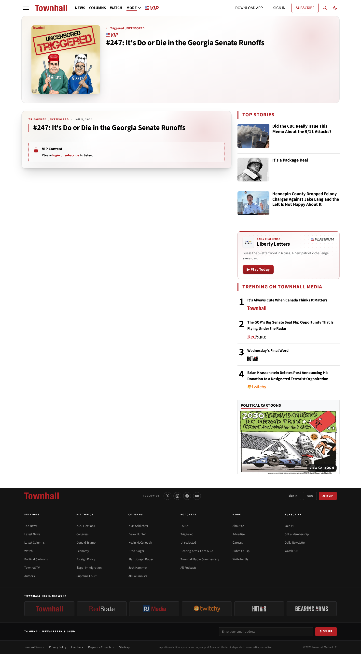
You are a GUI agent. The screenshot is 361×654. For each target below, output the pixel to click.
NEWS (80, 8)
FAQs (310, 496)
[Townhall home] (41, 495)
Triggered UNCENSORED (127, 28)
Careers (238, 542)
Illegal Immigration (89, 567)
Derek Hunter (137, 534)
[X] (167, 496)
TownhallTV (32, 567)
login (56, 155)
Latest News (32, 534)
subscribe (72, 155)
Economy (82, 551)
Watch (28, 551)
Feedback (77, 647)
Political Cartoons (261, 405)
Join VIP (327, 496)
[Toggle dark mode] (335, 8)
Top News (30, 526)
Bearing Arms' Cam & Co (196, 551)
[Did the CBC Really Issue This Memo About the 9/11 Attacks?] (253, 136)
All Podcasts (188, 567)
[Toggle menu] (26, 8)
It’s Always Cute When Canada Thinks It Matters (287, 300)
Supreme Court (86, 576)
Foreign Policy (85, 559)
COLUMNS (97, 8)
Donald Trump (86, 542)
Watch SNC (292, 551)
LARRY (184, 526)
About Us (238, 526)
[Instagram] (177, 496)
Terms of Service (34, 647)
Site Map (124, 647)
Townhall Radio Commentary (199, 559)
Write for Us (240, 559)
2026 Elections (85, 526)
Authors (29, 576)
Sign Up (326, 631)
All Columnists (137, 576)
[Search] (324, 8)
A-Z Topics (85, 514)
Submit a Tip (241, 551)
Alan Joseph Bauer (140, 559)
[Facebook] (187, 496)
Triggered (186, 534)
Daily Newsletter (295, 542)
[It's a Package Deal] (253, 170)
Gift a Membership (297, 534)
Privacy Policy (57, 647)
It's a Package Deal (290, 160)
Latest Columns (34, 542)
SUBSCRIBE (305, 8)
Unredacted (188, 542)
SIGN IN (279, 8)
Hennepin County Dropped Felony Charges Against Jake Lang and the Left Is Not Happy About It (305, 199)
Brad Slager (136, 551)
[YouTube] (197, 496)
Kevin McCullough (140, 542)
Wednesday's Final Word (268, 350)
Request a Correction (101, 647)
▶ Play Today (258, 269)
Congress (82, 534)
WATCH (116, 8)
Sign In (293, 496)
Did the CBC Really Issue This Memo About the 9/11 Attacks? (301, 129)
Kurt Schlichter (138, 526)
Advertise (239, 534)
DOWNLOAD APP (249, 8)
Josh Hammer (137, 567)
